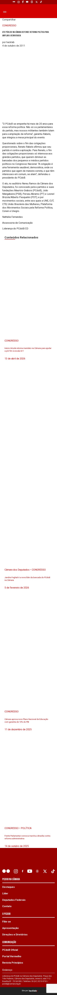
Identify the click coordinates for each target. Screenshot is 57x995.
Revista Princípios (12, 962)
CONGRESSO (9, 25)
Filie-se (6, 921)
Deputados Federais (14, 900)
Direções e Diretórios (15, 934)
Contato (7, 906)
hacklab (33, 991)
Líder (5, 893)
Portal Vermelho (11, 956)
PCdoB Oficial (10, 949)
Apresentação (10, 928)
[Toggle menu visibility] (4, 11)
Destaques (8, 887)
